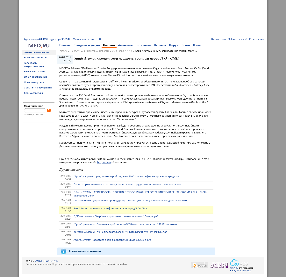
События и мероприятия (38, 87)
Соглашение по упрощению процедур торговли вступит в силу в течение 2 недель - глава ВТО (131, 200)
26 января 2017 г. (122, 51)
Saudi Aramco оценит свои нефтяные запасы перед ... (166, 51)
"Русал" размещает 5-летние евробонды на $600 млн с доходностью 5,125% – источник (126, 224)
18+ (101, 38)
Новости (109, 45)
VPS (232, 268)
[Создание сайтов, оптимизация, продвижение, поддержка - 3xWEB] (199, 265)
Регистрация (256, 39)
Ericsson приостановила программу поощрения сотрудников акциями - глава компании (127, 184)
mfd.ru (63, 51)
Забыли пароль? (237, 39)
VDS (236, 268)
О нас (197, 45)
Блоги (186, 45)
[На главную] (38, 47)
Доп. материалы (33, 93)
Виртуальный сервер (240, 270)
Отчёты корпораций (35, 77)
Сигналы (160, 45)
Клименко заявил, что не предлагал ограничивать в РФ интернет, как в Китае (120, 232)
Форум (173, 45)
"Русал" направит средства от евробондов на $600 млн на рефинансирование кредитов (126, 176)
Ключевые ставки (34, 71)
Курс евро (60, 39)
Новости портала (34, 82)
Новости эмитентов (35, 57)
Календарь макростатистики (34, 65)
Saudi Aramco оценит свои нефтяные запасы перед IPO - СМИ (110, 208)
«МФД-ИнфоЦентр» (46, 261)
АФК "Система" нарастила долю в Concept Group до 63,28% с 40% (112, 240)
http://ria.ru (104, 162)
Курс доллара (36, 39)
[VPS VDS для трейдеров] (239, 262)
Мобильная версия (84, 39)
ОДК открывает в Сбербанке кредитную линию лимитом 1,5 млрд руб (116, 216)
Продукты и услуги (87, 45)
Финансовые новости (36, 52)
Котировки (143, 45)
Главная (64, 45)
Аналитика (125, 45)
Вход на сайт (218, 39)
